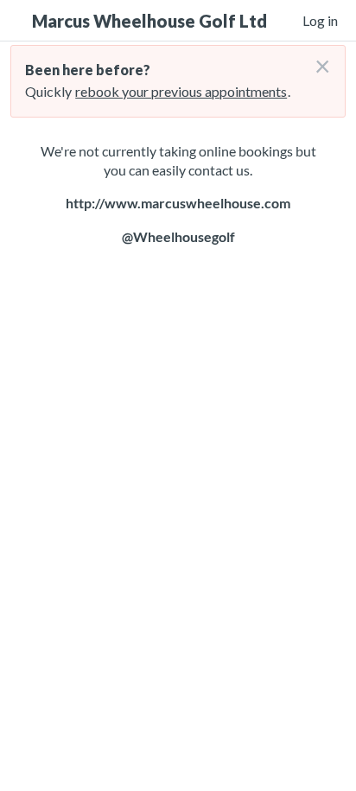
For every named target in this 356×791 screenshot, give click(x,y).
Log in (320, 20)
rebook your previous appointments (181, 91)
